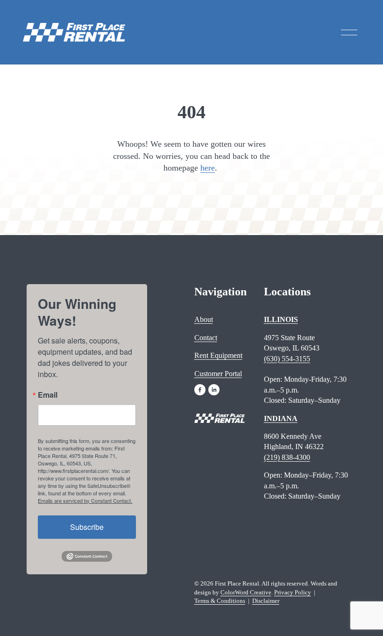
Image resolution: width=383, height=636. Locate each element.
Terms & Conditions (219, 600)
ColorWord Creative (245, 592)
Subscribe (87, 527)
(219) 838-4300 (287, 457)
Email (47, 395)
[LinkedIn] (214, 389)
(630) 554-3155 (287, 359)
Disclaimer (265, 600)
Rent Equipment (218, 355)
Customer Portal (218, 374)
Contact (205, 338)
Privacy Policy (292, 592)
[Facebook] (200, 389)
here (207, 167)
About (203, 319)
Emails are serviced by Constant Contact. (85, 500)
